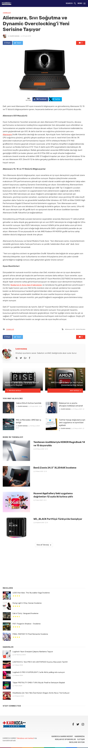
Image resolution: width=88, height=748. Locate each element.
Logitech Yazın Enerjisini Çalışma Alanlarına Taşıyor (32, 652)
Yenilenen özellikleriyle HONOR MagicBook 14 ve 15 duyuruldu (59, 444)
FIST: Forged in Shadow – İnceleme (26, 624)
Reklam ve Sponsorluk (65, 739)
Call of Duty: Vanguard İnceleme (25, 613)
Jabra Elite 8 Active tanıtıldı (28, 403)
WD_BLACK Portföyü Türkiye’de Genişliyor (57, 519)
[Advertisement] (44, 566)
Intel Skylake (81, 329)
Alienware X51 (70, 329)
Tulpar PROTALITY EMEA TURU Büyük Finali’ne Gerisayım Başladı (38, 683)
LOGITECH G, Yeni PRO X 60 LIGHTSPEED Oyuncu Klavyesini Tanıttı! (39, 662)
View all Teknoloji (43, 545)
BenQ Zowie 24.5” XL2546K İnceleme (54, 467)
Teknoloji (7, 12)
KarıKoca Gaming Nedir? (62, 736)
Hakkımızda (80, 736)
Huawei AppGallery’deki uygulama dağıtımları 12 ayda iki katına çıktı (53, 495)
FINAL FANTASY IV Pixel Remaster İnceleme (30, 634)
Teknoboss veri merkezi (25, 738)
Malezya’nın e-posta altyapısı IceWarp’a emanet (71, 404)
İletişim (81, 739)
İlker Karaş (14, 36)
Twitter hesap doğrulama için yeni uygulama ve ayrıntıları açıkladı (72, 422)
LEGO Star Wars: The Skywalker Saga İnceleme (31, 593)
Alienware (7, 134)
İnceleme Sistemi (77, 742)
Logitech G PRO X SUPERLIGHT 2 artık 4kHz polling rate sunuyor (38, 672)
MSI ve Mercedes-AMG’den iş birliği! (28, 421)
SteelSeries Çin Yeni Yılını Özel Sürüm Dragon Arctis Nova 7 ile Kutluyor (40, 693)
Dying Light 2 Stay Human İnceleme (27, 603)
